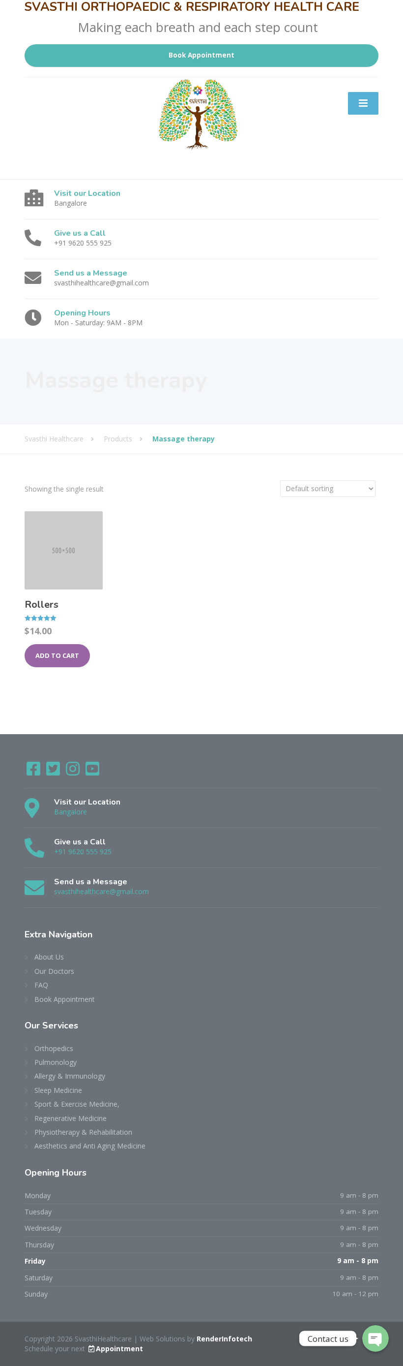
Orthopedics (53, 1048)
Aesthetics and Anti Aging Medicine (89, 1145)
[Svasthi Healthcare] (81, 88)
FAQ (41, 985)
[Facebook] (34, 771)
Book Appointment (201, 55)
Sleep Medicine (58, 1090)
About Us (49, 957)
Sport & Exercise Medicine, (76, 1104)
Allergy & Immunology (69, 1076)
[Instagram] (74, 771)
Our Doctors (54, 971)
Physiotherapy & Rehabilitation (83, 1132)
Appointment (119, 1348)
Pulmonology (55, 1062)
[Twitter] (54, 771)
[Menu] (363, 103)
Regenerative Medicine (70, 1118)
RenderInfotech (224, 1338)
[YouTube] (92, 771)
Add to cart (57, 655)
